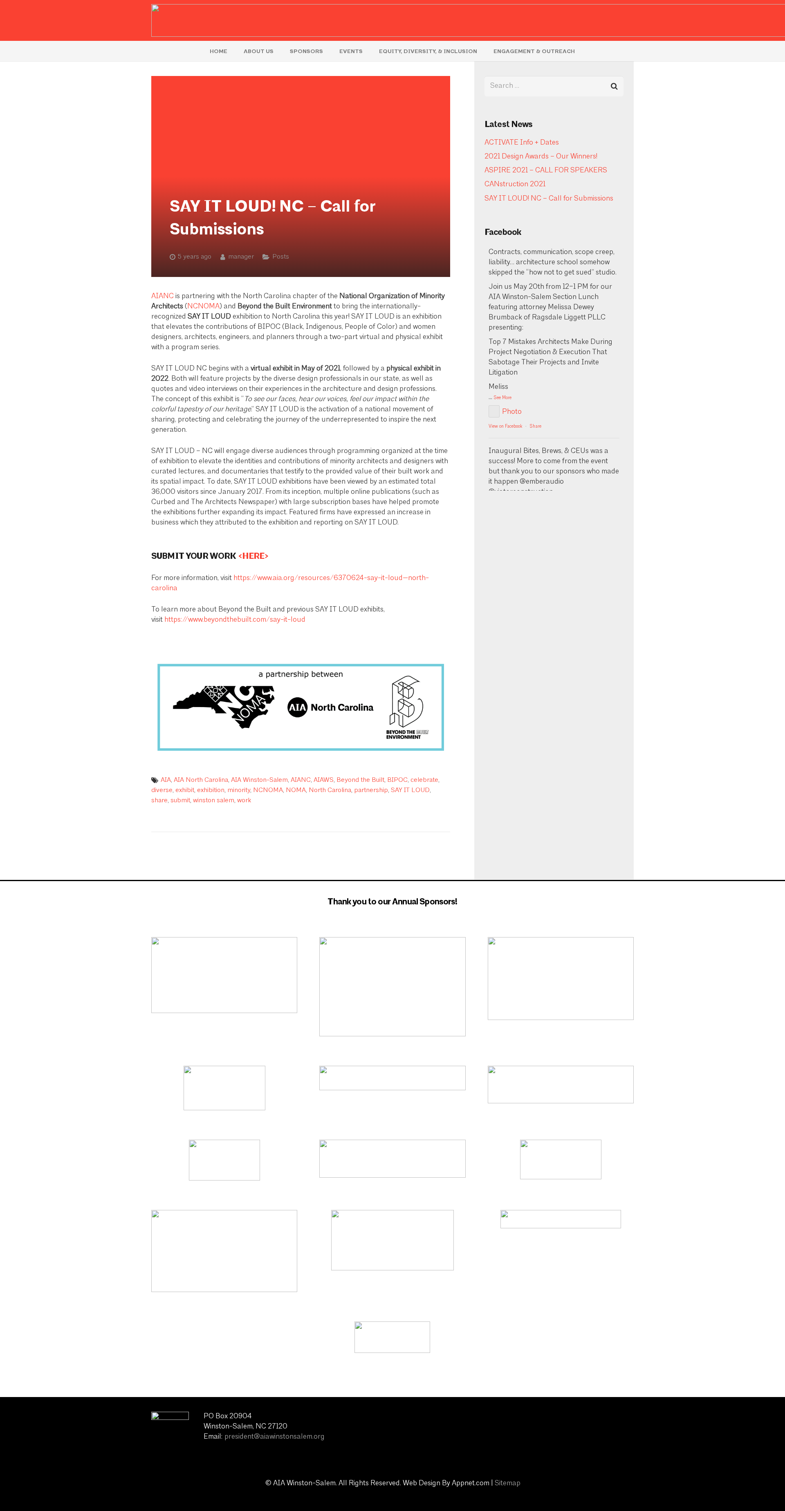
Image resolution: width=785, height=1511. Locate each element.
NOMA (296, 790)
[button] (278, 51)
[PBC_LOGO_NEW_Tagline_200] (224, 1088)
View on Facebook (505, 426)
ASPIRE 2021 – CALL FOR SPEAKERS (545, 170)
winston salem (213, 800)
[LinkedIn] (623, 1427)
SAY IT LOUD (410, 790)
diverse (162, 790)
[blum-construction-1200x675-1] (224, 1251)
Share (535, 426)
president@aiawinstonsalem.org (274, 1437)
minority (238, 790)
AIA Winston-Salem (259, 780)
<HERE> (253, 556)
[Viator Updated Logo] (224, 975)
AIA (166, 780)
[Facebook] (582, 1427)
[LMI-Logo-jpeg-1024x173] (392, 1078)
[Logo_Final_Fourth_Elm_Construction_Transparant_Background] (561, 1084)
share (159, 800)
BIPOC (397, 780)
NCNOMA (203, 306)
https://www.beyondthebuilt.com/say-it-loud (234, 620)
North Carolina (330, 790)
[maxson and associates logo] (392, 1159)
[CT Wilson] (561, 1159)
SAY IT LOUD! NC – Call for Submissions (548, 199)
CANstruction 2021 (514, 184)
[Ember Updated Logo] (392, 986)
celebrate (424, 780)
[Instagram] (603, 1427)
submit (180, 800)
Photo (512, 412)
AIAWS (324, 780)
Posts (280, 257)
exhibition (210, 790)
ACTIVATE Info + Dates (521, 143)
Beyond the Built (360, 780)
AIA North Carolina (201, 780)
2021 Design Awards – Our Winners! (540, 157)
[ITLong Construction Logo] (392, 1337)
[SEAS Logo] (392, 1240)
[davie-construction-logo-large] (561, 978)
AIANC (162, 296)
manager (241, 257)
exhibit (184, 790)
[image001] (561, 1219)
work (244, 800)
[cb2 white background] (224, 1160)
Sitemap (507, 1483)
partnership (371, 790)
